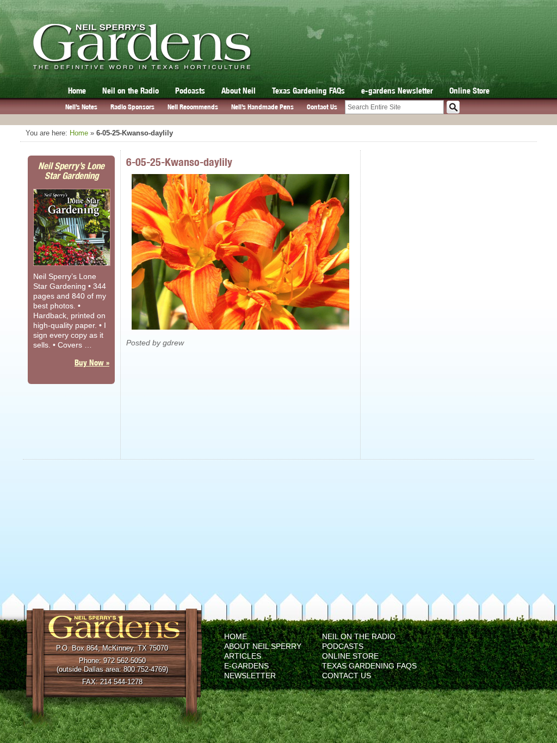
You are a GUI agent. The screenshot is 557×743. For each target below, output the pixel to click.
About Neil (238, 90)
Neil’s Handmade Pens (262, 107)
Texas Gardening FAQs (308, 90)
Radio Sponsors (132, 107)
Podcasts (190, 90)
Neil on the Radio (130, 90)
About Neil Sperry (262, 646)
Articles (242, 656)
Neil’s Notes (81, 107)
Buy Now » (92, 362)
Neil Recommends (193, 107)
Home (77, 90)
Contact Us (322, 107)
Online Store (469, 90)
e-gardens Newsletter (397, 90)
